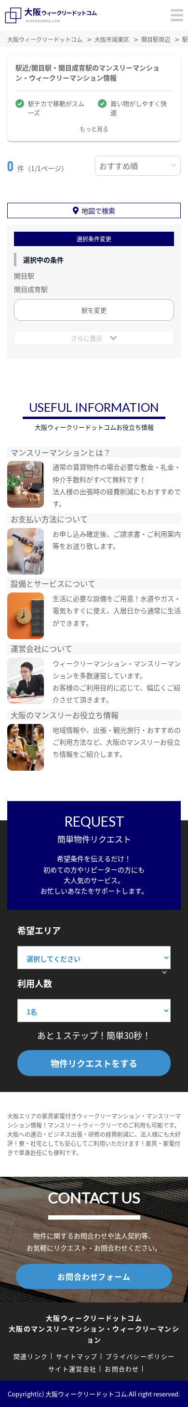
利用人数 (34, 983)
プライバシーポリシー (140, 1356)
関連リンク (30, 1356)
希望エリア (39, 930)
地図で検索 (98, 210)
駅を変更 (94, 310)
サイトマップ (76, 1356)
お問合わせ (122, 1369)
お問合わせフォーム (93, 1276)
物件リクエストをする (94, 1063)
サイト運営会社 (72, 1369)
